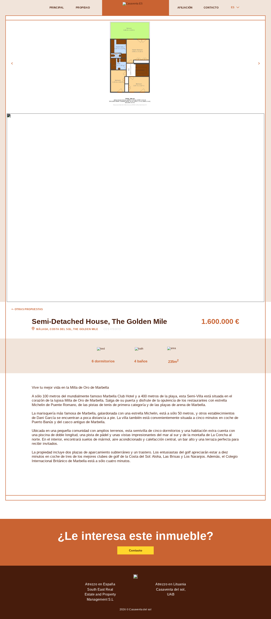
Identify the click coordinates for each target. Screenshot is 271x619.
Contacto (211, 7)
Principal (57, 7)
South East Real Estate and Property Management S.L (100, 594)
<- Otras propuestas (27, 309)
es (232, 7)
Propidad (83, 7)
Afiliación (185, 7)
